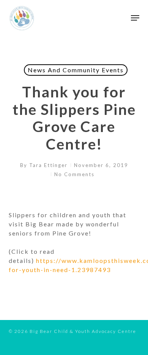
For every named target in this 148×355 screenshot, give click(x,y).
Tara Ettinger (48, 165)
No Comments (74, 174)
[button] (135, 18)
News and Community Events (76, 69)
